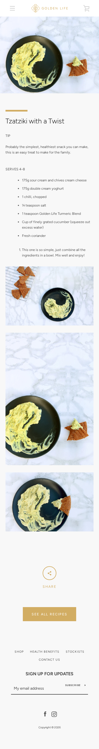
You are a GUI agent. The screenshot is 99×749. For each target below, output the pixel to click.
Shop (19, 651)
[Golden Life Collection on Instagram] (54, 714)
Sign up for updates (49, 673)
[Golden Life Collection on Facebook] (45, 714)
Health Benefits (44, 651)
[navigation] (12, 8)
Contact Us (49, 659)
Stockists (75, 651)
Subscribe (73, 685)
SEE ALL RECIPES (49, 614)
